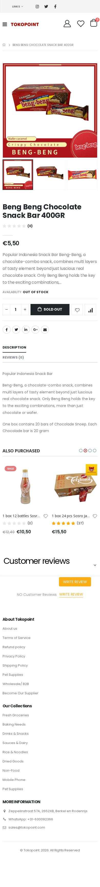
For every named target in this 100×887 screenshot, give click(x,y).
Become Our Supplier (20, 693)
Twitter (16, 329)
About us (10, 628)
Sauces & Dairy (15, 742)
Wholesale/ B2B (16, 683)
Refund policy (14, 647)
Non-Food (11, 770)
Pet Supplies (13, 674)
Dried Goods (13, 761)
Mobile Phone (14, 779)
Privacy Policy (14, 656)
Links (16, 6)
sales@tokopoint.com (26, 827)
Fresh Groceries (16, 715)
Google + (35, 329)
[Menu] (5, 24)
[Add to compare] (90, 309)
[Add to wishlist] (77, 309)
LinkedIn (26, 329)
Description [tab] (14, 347)
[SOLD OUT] (39, 472)
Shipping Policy (15, 665)
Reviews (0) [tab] (13, 357)
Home (4, 44)
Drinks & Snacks (16, 733)
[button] (80, 450)
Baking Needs (14, 724)
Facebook (7, 329)
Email (45, 329)
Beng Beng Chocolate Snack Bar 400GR (42, 211)
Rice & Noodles (15, 752)
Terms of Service (17, 637)
